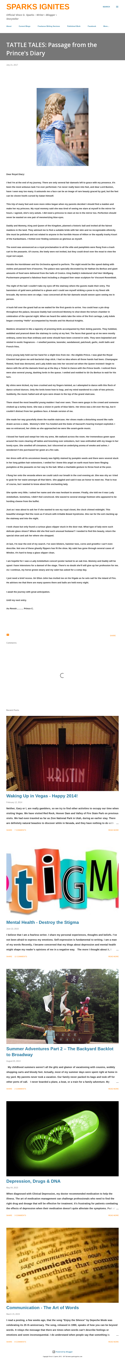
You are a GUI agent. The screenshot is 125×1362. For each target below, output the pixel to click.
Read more (113, 830)
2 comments (20, 1089)
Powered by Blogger (64, 1352)
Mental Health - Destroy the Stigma (42, 922)
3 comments (20, 1215)
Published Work (73, 26)
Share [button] (113, 636)
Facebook (92, 26)
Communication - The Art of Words (42, 1307)
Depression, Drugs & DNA (33, 1181)
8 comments (20, 1342)
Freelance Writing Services (49, 26)
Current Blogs (24, 26)
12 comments (21, 956)
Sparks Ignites (37, 6)
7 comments (20, 830)
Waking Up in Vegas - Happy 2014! (42, 795)
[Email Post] (7, 636)
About (8, 26)
